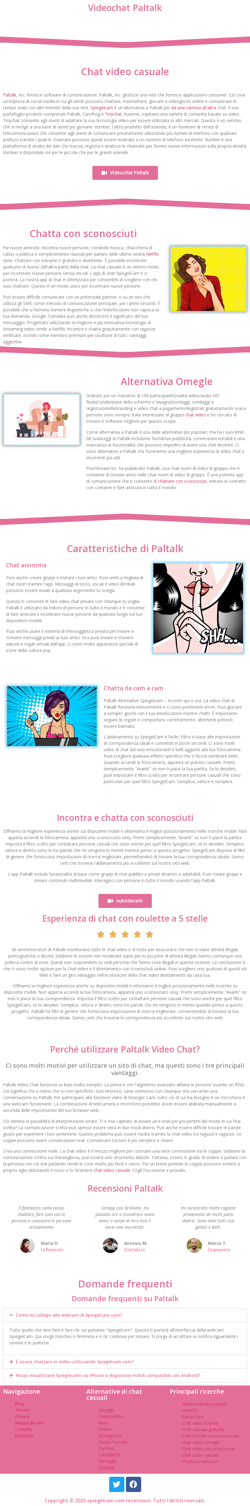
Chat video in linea (200, 1423)
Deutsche (24, 1435)
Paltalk (9, 95)
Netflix (152, 254)
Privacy (22, 1416)
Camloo (106, 1448)
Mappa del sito (29, 1422)
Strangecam (110, 1435)
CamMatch (109, 1455)
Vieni (103, 1423)
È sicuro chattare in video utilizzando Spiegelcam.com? (75, 1361)
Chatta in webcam (200, 1461)
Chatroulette (110, 1416)
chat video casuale (112, 1170)
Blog (19, 1403)
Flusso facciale (112, 1442)
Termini (22, 1410)
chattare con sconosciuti (182, 481)
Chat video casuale (200, 1455)
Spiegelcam (102, 107)
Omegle (106, 1410)
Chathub (106, 1467)
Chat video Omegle (201, 1442)
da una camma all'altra (193, 107)
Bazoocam (193, 1417)
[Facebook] (133, 1484)
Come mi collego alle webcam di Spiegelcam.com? (69, 1315)
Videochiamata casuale (204, 1404)
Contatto (23, 1429)
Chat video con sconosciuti (208, 1449)
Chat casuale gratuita (203, 1429)
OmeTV (189, 1410)
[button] (125, 1315)
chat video (195, 415)
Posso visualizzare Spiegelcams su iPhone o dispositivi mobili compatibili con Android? (108, 1375)
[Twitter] (116, 1484)
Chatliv (105, 1429)
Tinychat (113, 114)
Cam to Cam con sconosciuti (210, 1436)
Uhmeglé (107, 1461)
